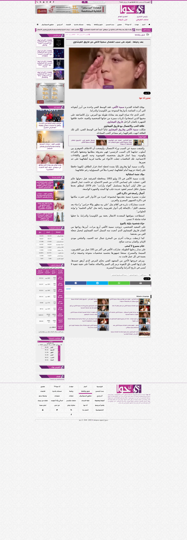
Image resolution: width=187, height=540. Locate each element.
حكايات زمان (71, 405)
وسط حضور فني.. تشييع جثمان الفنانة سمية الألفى (84, 300)
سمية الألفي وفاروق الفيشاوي (123, 129)
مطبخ (119, 25)
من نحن (57, 405)
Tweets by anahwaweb (57, 379)
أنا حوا (85, 405)
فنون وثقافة (98, 25)
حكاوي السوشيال (48, 25)
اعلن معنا (42, 405)
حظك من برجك (43, 401)
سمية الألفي (118, 107)
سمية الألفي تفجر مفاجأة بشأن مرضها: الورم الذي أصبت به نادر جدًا (83, 326)
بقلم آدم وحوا (99, 405)
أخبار (143, 25)
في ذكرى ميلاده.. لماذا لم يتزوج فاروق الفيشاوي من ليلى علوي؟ (124, 320)
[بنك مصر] (70, 9)
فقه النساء (85, 401)
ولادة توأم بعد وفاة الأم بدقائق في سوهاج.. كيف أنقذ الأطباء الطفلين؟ (130, 30)
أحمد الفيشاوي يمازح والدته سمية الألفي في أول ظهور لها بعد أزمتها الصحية (83, 307)
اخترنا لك (57, 107)
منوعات (57, 396)
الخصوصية (100, 410)
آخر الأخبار (56, 36)
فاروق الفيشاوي (115, 121)
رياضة (89, 25)
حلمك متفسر (71, 401)
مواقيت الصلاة (54, 338)
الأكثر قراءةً (56, 178)
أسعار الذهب (55, 265)
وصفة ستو (43, 396)
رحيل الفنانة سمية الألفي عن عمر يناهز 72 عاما (125, 306)
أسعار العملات (54, 228)
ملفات (71, 396)
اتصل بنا (85, 410)
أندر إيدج (60, 25)
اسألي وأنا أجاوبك (57, 401)
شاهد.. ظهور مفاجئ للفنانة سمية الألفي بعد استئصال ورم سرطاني (126, 326)
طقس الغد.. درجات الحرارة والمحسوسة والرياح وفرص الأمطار (81, 30)
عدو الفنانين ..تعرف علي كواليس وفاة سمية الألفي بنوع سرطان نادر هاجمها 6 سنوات (120, 142)
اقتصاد (68, 25)
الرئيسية (100, 387)
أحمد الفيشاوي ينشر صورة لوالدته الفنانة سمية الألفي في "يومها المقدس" (125, 333)
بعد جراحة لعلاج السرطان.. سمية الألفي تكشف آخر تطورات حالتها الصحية (124, 313)
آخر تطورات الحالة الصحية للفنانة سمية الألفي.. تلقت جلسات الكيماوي (83, 313)
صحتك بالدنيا (78, 25)
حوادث (137, 25)
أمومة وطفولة (100, 401)
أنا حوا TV (128, 25)
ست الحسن (110, 25)
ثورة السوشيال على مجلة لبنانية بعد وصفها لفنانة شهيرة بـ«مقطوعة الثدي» (82, 320)
